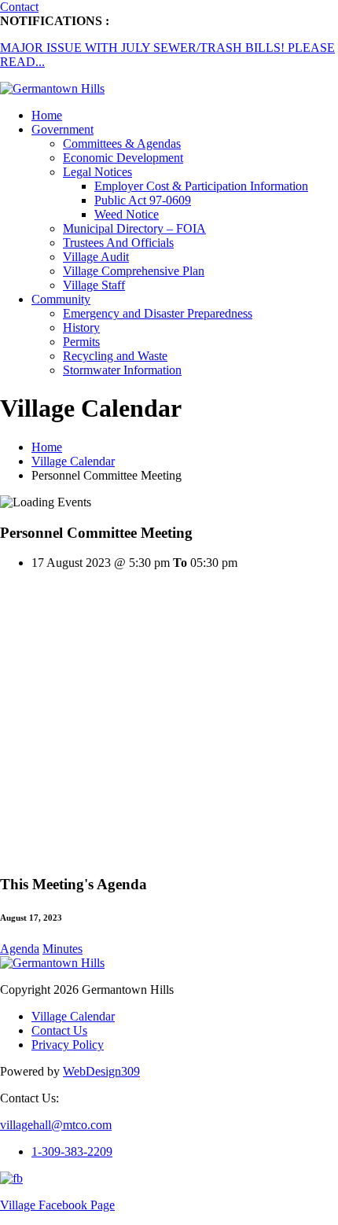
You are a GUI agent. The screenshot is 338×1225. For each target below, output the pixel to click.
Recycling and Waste (115, 355)
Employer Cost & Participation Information (201, 186)
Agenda (19, 948)
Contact (19, 6)
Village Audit (96, 256)
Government (62, 129)
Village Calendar (73, 461)
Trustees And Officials (118, 242)
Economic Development (123, 157)
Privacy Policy (67, 1044)
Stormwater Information (122, 370)
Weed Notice (126, 214)
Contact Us (59, 1030)
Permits (81, 341)
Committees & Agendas (122, 143)
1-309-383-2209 (71, 1151)
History (81, 327)
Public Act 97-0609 (142, 200)
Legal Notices (97, 171)
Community (60, 299)
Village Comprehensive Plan (133, 271)
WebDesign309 (101, 1071)
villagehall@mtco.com (56, 1124)
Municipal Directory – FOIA (134, 228)
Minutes (62, 948)
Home (46, 115)
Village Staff (94, 285)
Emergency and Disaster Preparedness (157, 313)
